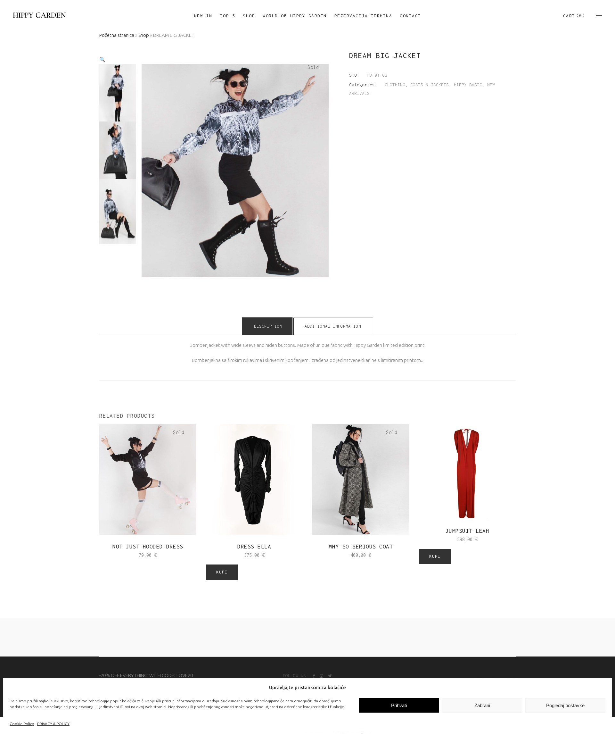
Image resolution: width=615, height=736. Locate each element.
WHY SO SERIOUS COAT (361, 546)
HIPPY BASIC (468, 84)
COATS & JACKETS (429, 84)
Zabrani (482, 705)
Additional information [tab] (333, 326)
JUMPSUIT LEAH (467, 531)
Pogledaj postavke (565, 705)
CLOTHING (395, 84)
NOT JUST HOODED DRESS (147, 546)
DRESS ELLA (254, 546)
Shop (143, 35)
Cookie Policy (22, 724)
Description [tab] (268, 326)
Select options (127, 554)
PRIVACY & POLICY (53, 724)
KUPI (222, 572)
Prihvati (399, 705)
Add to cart (238, 555)
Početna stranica (116, 35)
